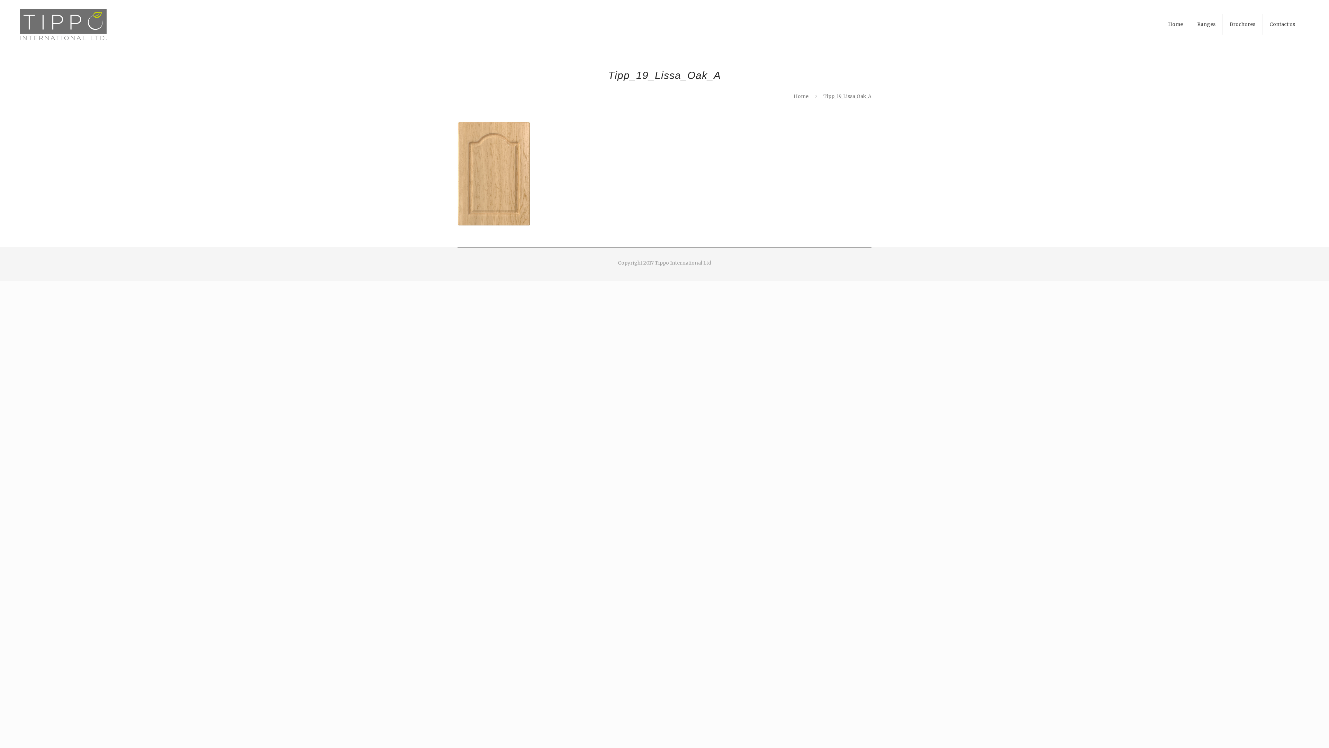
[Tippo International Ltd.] (63, 24)
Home (801, 96)
